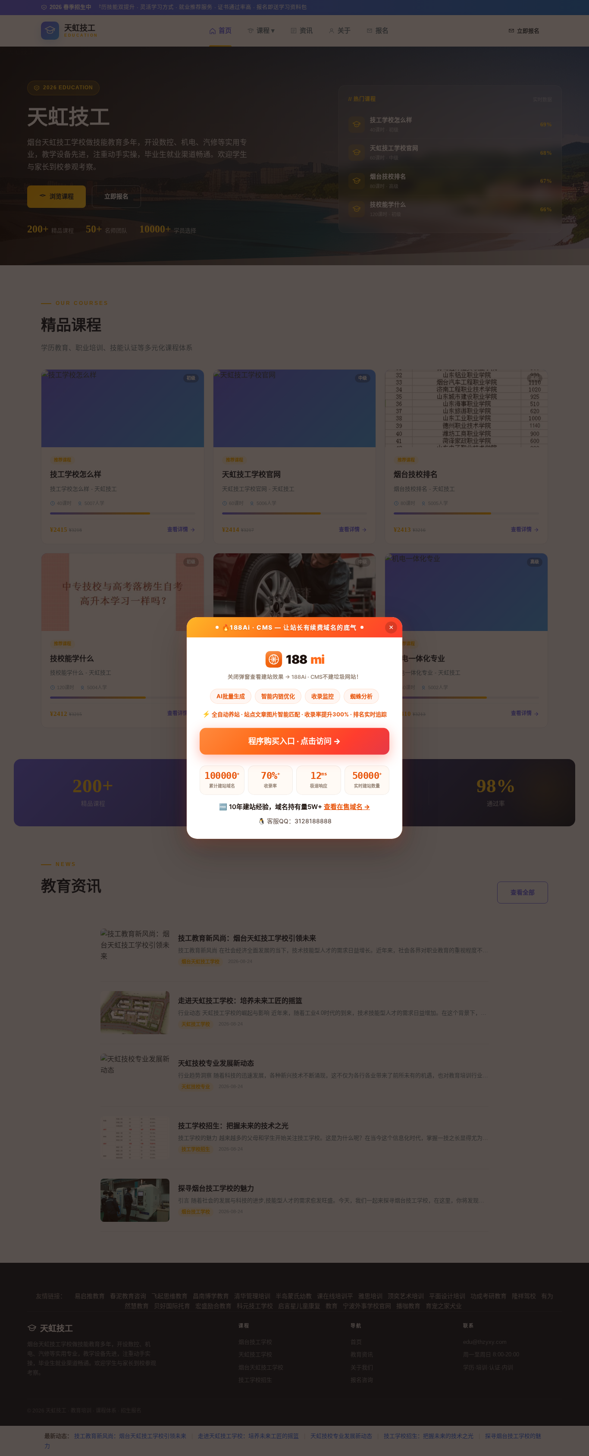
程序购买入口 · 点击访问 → (294, 742)
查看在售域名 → (347, 807)
